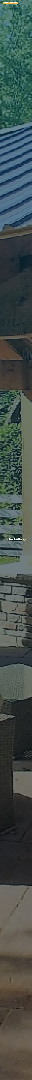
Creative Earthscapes (10, 3)
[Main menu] (29, 3)
